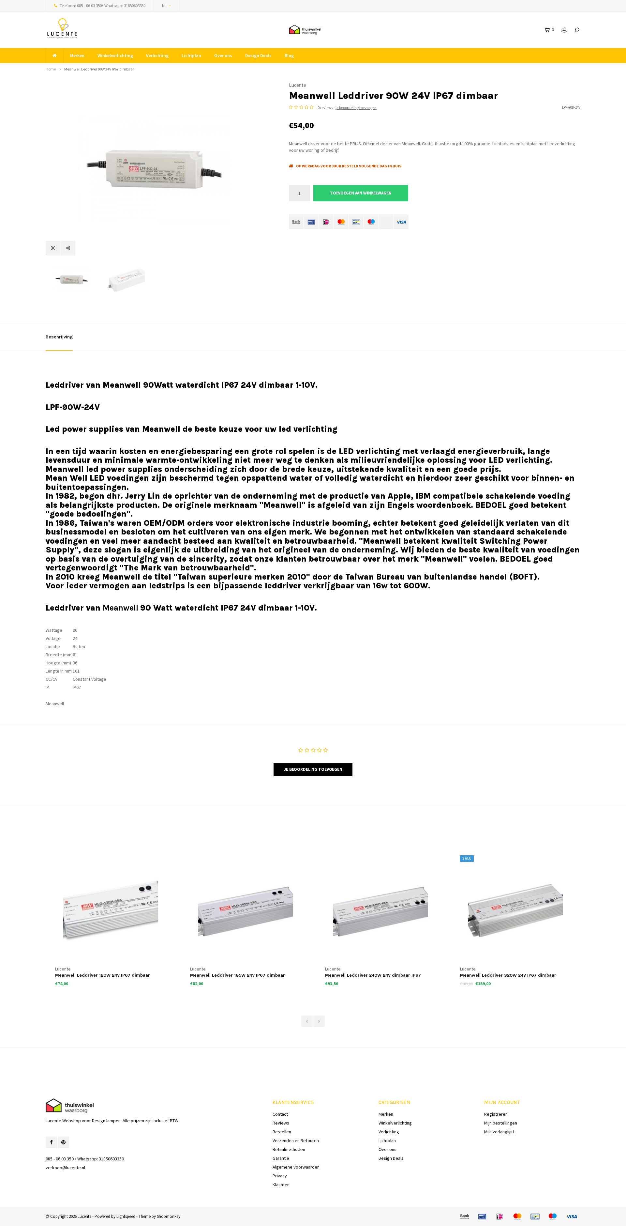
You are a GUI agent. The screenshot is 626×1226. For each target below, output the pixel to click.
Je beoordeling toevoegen (313, 769)
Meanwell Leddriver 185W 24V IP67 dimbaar (237, 975)
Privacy (280, 1176)
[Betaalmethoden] (296, 221)
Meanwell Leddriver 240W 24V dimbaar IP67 (373, 975)
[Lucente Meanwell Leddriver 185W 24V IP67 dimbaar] (245, 910)
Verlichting (157, 55)
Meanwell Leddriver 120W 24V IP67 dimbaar (102, 975)
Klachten (281, 1184)
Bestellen (282, 1132)
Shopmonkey (168, 1216)
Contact (280, 1114)
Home (51, 69)
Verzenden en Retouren (296, 1140)
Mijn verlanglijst (499, 1132)
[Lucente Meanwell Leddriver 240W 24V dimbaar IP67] (380, 910)
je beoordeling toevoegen (356, 107)
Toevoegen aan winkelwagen (361, 193)
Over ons (223, 55)
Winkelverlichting (115, 55)
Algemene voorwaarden (296, 1167)
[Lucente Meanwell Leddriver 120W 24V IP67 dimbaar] (110, 910)
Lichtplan (191, 55)
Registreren (496, 1114)
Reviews (281, 1123)
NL (164, 5)
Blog (289, 55)
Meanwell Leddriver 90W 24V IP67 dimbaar (99, 69)
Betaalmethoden (289, 1149)
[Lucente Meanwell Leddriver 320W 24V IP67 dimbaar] (515, 910)
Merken (77, 55)
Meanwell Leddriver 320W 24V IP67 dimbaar (508, 975)
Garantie (281, 1158)
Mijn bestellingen (500, 1123)
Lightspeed (125, 1216)
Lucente (297, 85)
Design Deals (258, 55)
